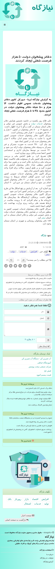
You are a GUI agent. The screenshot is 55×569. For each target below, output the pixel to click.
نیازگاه (42, 9)
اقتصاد (35, 499)
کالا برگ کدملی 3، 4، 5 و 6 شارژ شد (38, 389)
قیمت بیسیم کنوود (44, 375)
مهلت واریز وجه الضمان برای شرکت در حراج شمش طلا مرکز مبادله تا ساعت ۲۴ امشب (30, 394)
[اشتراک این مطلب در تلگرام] (6, 266)
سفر (43, 218)
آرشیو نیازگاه (48, 562)
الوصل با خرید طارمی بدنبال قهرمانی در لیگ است (33, 426)
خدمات (40, 124)
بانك (9, 499)
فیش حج (47, 371)
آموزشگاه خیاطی (44, 363)
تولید (46, 503)
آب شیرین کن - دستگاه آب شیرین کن (36, 358)
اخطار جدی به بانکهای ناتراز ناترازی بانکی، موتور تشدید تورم (30, 289)
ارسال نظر (43, 346)
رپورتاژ (18, 499)
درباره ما (49, 555)
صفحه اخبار (26, 515)
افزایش (34, 251)
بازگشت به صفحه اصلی (15, 520)
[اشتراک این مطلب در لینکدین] (25, 266)
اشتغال (27, 503)
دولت (33, 124)
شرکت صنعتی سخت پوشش (40, 367)
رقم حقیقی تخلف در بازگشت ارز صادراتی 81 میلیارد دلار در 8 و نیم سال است (28, 294)
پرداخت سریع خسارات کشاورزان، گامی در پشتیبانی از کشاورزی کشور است (28, 284)
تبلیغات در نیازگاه (46, 558)
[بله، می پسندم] (23, 260)
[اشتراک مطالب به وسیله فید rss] (11, 266)
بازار (26, 499)
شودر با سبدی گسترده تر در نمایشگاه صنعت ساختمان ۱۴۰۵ (30, 418)
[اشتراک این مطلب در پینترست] (29, 266)
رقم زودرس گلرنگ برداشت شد (39, 405)
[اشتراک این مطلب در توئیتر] (15, 266)
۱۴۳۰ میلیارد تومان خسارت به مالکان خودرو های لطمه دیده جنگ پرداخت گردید (28, 400)
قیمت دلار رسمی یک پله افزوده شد (38, 279)
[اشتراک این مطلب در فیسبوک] (20, 266)
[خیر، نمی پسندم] (11, 260)
